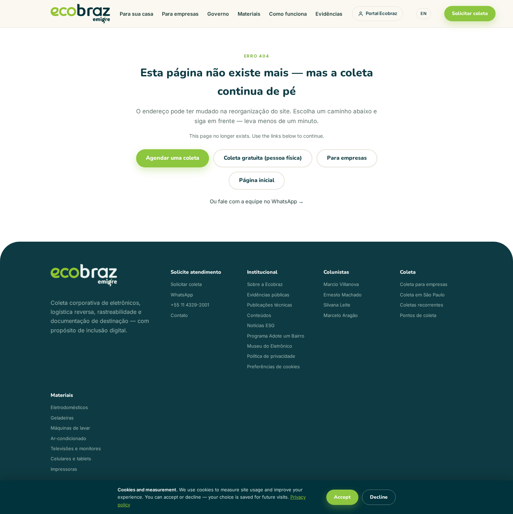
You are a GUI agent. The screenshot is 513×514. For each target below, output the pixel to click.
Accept (342, 497)
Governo (218, 14)
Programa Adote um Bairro (275, 336)
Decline (379, 497)
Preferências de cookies (273, 366)
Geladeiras (62, 418)
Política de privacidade (271, 356)
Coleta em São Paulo (422, 294)
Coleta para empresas (423, 284)
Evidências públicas (268, 294)
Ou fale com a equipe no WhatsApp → (257, 201)
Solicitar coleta (470, 13)
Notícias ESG (261, 325)
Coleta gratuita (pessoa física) (263, 158)
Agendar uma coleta (172, 158)
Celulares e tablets (71, 458)
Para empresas (180, 14)
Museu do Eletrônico (269, 346)
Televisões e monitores (76, 448)
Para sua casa (136, 14)
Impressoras (64, 469)
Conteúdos (259, 315)
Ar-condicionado (68, 438)
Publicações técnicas (269, 305)
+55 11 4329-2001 (190, 305)
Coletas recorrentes (421, 305)
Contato (179, 315)
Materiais (249, 14)
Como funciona (288, 14)
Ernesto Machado (343, 294)
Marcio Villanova (341, 284)
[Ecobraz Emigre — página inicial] (80, 14)
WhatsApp (182, 294)
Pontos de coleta (418, 315)
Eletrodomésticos (69, 407)
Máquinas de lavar (70, 428)
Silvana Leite (337, 305)
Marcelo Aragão (341, 315)
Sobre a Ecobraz (265, 284)
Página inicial (256, 180)
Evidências (328, 14)
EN (424, 13)
